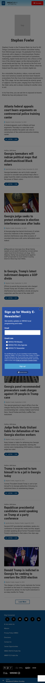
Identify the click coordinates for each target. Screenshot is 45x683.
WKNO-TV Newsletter (16, 348)
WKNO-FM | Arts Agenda (17, 345)
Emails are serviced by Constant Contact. (26, 360)
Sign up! (22, 366)
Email (7, 328)
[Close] (41, 309)
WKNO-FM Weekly (15, 342)
